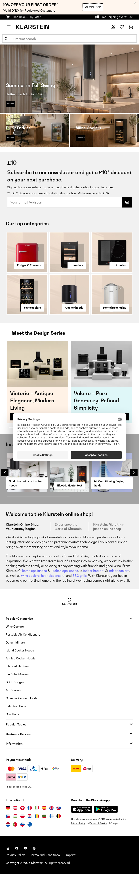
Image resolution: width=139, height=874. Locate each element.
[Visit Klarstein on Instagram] (8, 848)
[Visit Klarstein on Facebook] (16, 848)
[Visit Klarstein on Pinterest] (34, 848)
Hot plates (119, 265)
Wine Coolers (15, 626)
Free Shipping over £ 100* (117, 16)
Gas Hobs (12, 714)
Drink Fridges (15, 682)
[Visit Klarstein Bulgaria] (44, 816)
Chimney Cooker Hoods (21, 698)
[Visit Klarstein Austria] (15, 808)
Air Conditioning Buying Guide (109, 483)
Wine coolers (32, 307)
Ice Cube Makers (17, 674)
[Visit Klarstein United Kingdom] (51, 808)
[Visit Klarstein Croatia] (30, 816)
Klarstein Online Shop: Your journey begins (22, 526)
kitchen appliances (64, 571)
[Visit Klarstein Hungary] (15, 816)
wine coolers (30, 575)
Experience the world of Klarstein (68, 526)
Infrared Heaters (17, 666)
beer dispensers (52, 575)
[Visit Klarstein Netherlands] (8, 824)
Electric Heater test (69, 485)
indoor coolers (118, 571)
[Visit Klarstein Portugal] (15, 824)
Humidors (77, 265)
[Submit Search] (6, 39)
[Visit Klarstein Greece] (30, 824)
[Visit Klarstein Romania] (37, 816)
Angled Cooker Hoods (20, 658)
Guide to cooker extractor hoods (25, 483)
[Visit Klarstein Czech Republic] (8, 816)
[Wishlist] (122, 27)
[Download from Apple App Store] (81, 809)
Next (134, 472)
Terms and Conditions (45, 855)
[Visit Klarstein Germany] (8, 808)
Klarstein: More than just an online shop (108, 526)
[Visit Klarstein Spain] (44, 808)
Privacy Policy (78, 823)
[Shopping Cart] (130, 27)
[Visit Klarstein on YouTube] (25, 848)
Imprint (70, 855)
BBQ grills (79, 575)
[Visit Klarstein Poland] (22, 816)
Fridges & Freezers (29, 265)
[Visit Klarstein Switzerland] (22, 808)
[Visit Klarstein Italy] (37, 808)
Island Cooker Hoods (20, 650)
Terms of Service (98, 823)
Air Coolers (13, 690)
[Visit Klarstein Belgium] (58, 816)
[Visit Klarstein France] (30, 808)
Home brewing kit (114, 307)
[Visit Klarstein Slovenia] (22, 824)
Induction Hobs (16, 706)
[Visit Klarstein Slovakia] (58, 808)
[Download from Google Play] (106, 809)
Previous (5, 472)
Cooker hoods (74, 307)
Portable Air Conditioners (23, 634)
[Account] (113, 27)
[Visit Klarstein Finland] (51, 816)
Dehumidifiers (15, 642)
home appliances (34, 571)
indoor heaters (93, 571)
